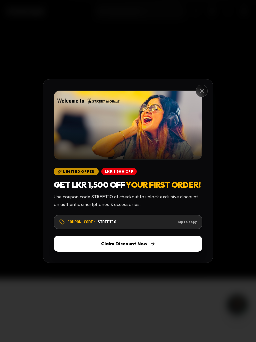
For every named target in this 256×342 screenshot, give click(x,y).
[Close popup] (202, 91)
